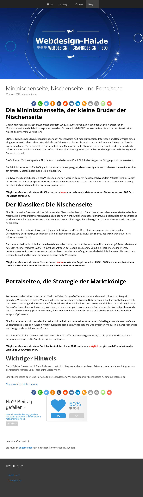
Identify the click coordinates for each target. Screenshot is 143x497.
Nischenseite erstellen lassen (22, 384)
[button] (33, 103)
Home (50, 4)
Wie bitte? (12, 424)
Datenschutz (14, 480)
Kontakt (79, 4)
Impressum (14, 475)
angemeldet (25, 447)
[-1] (76, 415)
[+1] (58, 415)
